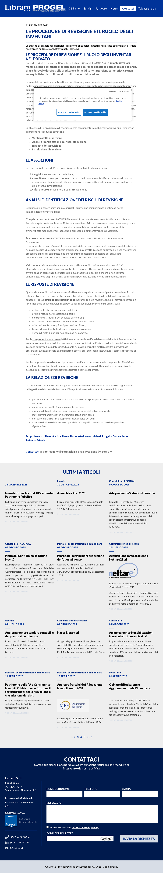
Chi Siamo (74, 8)
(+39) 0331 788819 (20, 836)
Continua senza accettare (119, 91)
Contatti (128, 8)
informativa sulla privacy (85, 827)
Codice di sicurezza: (60, 833)
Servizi (88, 8)
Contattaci (32, 451)
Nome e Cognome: (58, 789)
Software (101, 8)
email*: (126, 789)
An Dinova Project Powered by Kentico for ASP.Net (73, 866)
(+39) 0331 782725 (19, 842)
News (114, 8)
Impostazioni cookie (68, 112)
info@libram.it (17, 848)
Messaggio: (54, 802)
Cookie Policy (110, 866)
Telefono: (91, 789)
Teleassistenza (147, 8)
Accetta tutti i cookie (95, 112)
